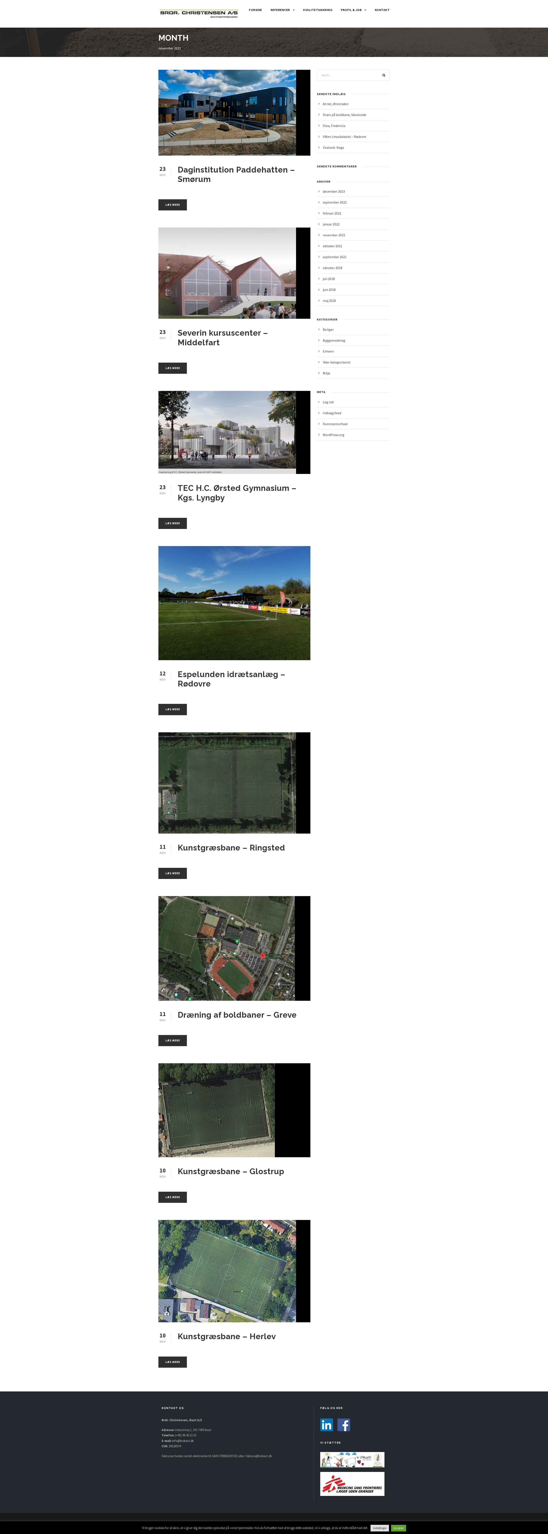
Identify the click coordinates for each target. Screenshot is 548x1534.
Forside (255, 10)
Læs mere (172, 205)
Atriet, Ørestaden (335, 104)
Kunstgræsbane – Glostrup (231, 1171)
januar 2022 (331, 224)
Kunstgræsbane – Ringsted (231, 847)
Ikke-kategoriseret (337, 362)
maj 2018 (329, 300)
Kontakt (382, 10)
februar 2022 (332, 213)
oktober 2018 (332, 268)
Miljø (326, 373)
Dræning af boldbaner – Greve (237, 1015)
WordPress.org (333, 435)
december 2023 (334, 191)
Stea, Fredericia (334, 126)
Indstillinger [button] (379, 1528)
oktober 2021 (332, 246)
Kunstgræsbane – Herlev (227, 1336)
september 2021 (335, 257)
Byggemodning (334, 340)
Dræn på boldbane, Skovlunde (344, 115)
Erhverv (328, 351)
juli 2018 (329, 279)
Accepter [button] (399, 1528)
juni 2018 (329, 289)
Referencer (280, 10)
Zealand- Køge (333, 147)
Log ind (328, 402)
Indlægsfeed (332, 413)
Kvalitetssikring (317, 10)
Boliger (328, 329)
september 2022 (335, 202)
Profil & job (351, 10)
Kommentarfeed (335, 424)
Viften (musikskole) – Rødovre (344, 136)
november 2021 (334, 235)
